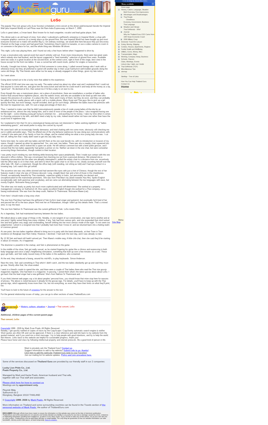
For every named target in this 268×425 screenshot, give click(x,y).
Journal (51, 306)
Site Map (116, 222)
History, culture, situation (33, 306)
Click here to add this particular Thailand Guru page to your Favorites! (56, 353)
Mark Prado (37, 400)
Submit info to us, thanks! (76, 350)
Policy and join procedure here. (76, 355)
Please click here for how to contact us (23, 382)
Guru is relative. (51, 420)
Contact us (67, 348)
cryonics (35, 290)
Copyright (5, 328)
